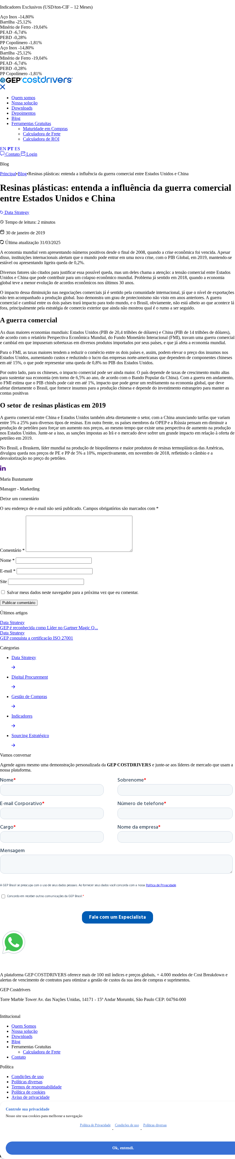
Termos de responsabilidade (36, 1086)
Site (3, 581)
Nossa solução (24, 102)
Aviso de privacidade (30, 1097)
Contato (12, 154)
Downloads (21, 108)
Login (31, 154)
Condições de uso (27, 1076)
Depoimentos (23, 113)
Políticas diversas (26, 1081)
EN (3, 148)
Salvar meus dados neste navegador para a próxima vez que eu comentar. (72, 592)
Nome (7, 560)
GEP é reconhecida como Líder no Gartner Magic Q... (49, 627)
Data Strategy (16, 212)
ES (17, 148)
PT (10, 148)
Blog (15, 118)
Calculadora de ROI (41, 139)
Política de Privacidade (95, 1125)
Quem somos (23, 97)
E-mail (7, 570)
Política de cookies (28, 1092)
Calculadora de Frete (41, 133)
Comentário (12, 550)
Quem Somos (23, 1026)
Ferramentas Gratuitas (31, 123)
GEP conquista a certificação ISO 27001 (36, 638)
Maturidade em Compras (45, 128)
